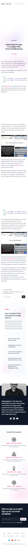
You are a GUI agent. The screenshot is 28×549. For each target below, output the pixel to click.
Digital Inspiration (12, 544)
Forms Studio (16, 533)
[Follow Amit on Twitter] (11, 418)
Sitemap (22, 536)
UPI (4, 536)
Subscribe (23, 519)
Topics (17, 536)
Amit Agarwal (6, 401)
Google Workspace (20, 412)
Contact (9, 533)
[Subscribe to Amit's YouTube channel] (17, 418)
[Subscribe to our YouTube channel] (12, 540)
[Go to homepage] (6, 4)
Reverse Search (10, 536)
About (4, 533)
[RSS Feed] (19, 540)
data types (9, 258)
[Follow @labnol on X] (9, 540)
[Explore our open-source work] (15, 540)
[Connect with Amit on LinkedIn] (14, 418)
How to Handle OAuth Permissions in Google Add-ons (13, 315)
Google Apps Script (10, 414)
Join (23, 296)
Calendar (23, 533)
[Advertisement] (14, 20)
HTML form (7, 86)
